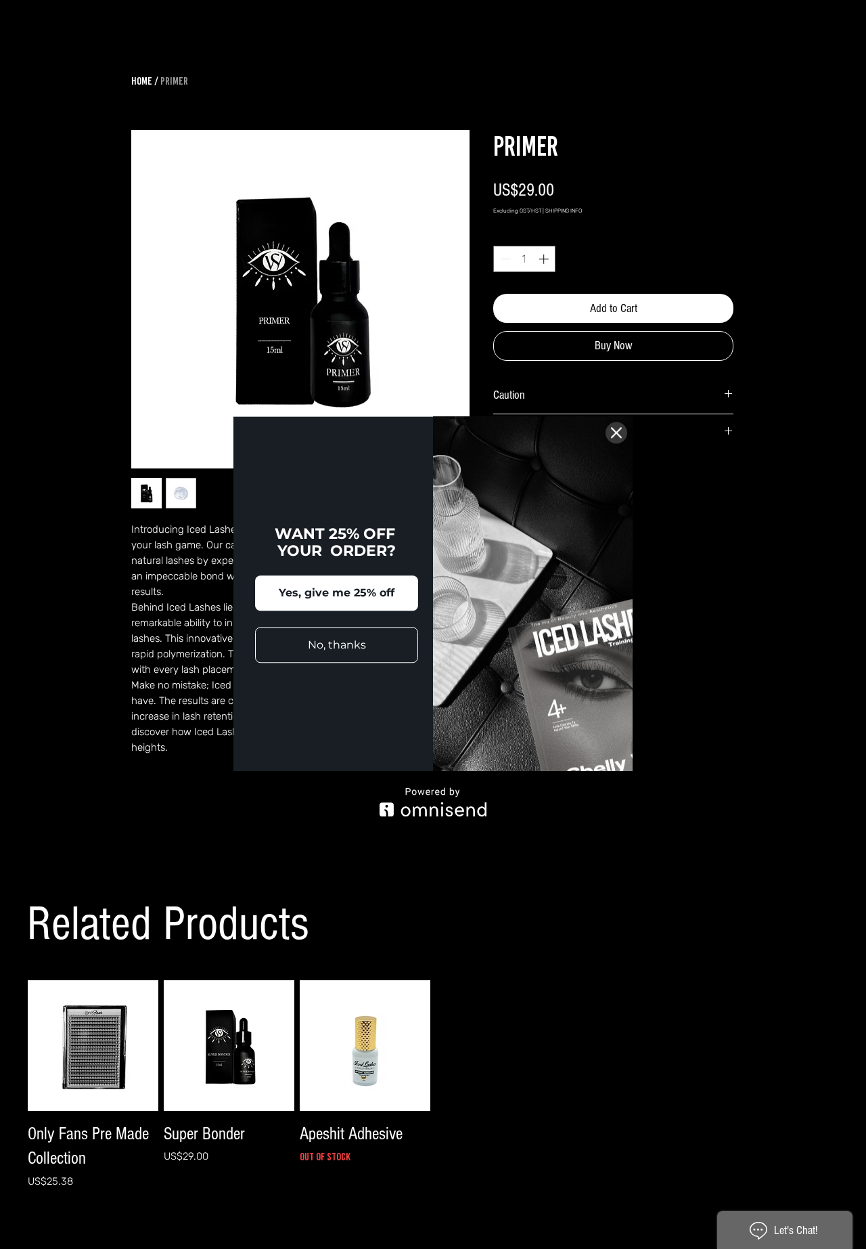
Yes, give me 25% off (336, 592)
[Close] (616, 432)
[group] (433, 1093)
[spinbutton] (525, 258)
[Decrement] (504, 258)
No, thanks (337, 644)
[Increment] (545, 258)
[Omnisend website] (433, 802)
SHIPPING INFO (563, 211)
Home (141, 80)
